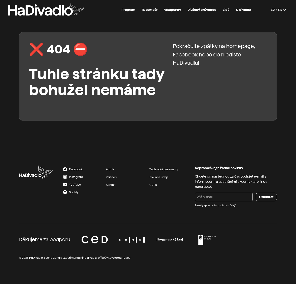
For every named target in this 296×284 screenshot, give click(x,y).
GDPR (153, 184)
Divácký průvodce (201, 10)
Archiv (110, 169)
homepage (240, 46)
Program (128, 10)
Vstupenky (172, 10)
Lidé (226, 10)
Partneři (111, 177)
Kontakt (111, 184)
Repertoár (150, 10)
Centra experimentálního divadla (75, 257)
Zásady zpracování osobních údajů (216, 205)
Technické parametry (163, 169)
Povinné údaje (158, 177)
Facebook (185, 54)
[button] (278, 9)
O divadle (243, 10)
